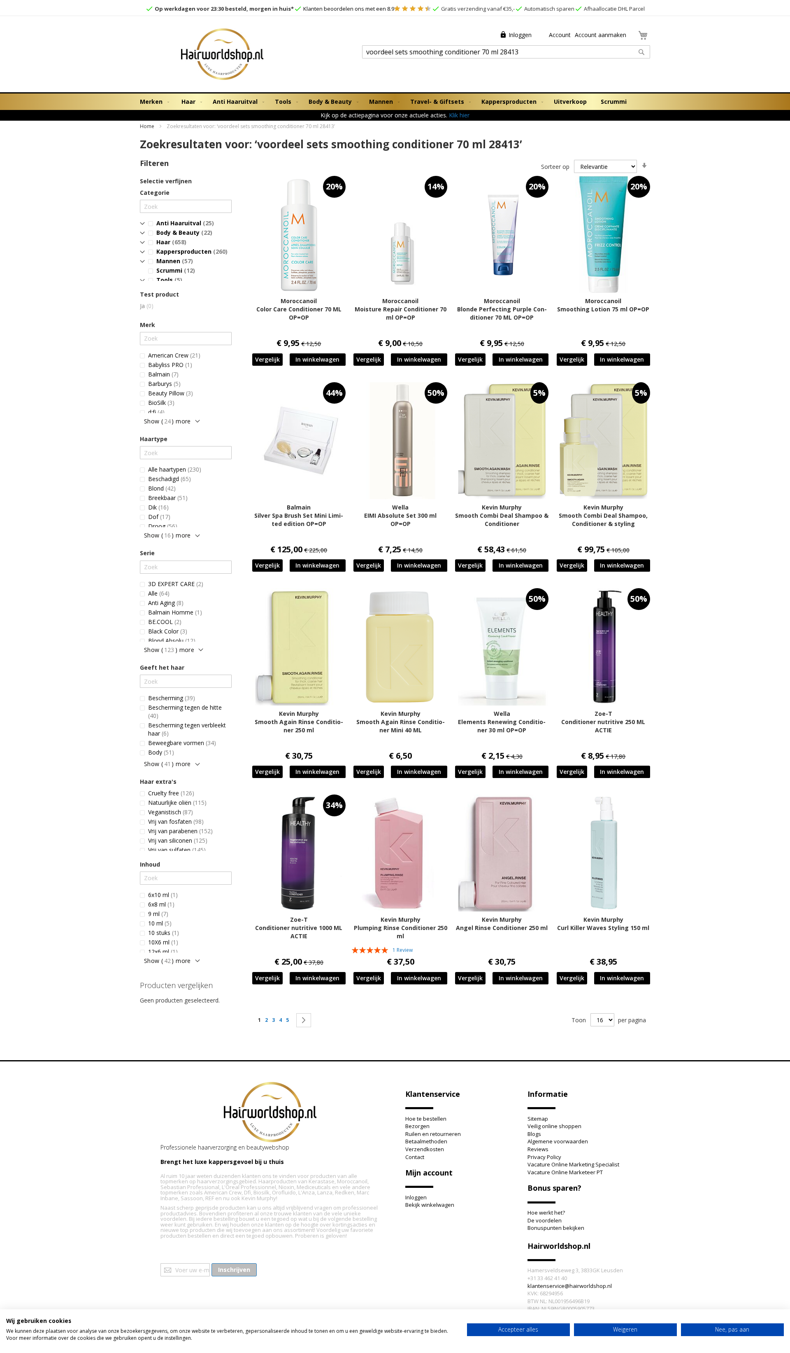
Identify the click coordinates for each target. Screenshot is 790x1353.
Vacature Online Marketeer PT (565, 1172)
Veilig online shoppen (554, 1126)
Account (559, 35)
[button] (267, 359)
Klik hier (459, 115)
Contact (414, 1157)
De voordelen (544, 1220)
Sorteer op (555, 167)
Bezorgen (417, 1126)
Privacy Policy (544, 1157)
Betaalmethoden (426, 1141)
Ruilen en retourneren (433, 1134)
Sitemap (537, 1118)
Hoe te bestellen (425, 1118)
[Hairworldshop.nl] (270, 1113)
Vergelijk (267, 359)
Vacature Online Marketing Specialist (573, 1164)
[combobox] (506, 51)
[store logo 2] (222, 55)
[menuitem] (153, 101)
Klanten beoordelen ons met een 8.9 (348, 8)
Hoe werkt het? (546, 1212)
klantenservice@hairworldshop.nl (569, 1286)
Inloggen (520, 35)
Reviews (537, 1149)
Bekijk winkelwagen (429, 1204)
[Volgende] (303, 1020)
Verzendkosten (424, 1149)
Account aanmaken (600, 35)
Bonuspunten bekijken (555, 1227)
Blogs (534, 1134)
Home (148, 126)
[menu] (395, 101)
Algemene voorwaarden (557, 1141)
